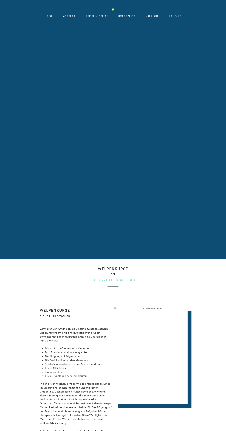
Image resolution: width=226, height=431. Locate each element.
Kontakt (175, 16)
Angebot (69, 16)
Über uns (152, 16)
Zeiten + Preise (97, 16)
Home (49, 16)
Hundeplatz (126, 16)
